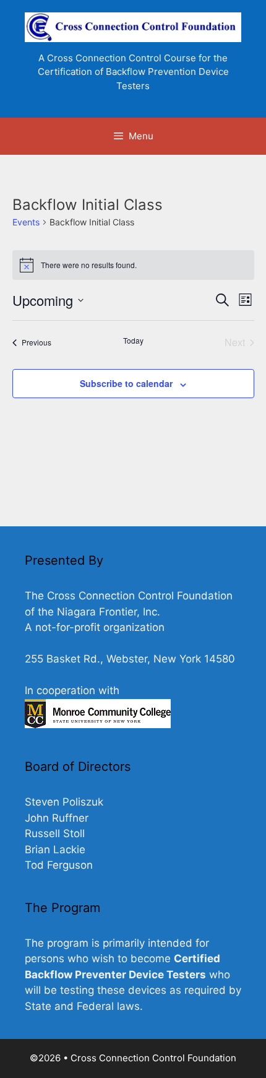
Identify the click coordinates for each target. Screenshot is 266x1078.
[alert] (133, 265)
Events (26, 222)
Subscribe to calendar (126, 383)
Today (133, 341)
